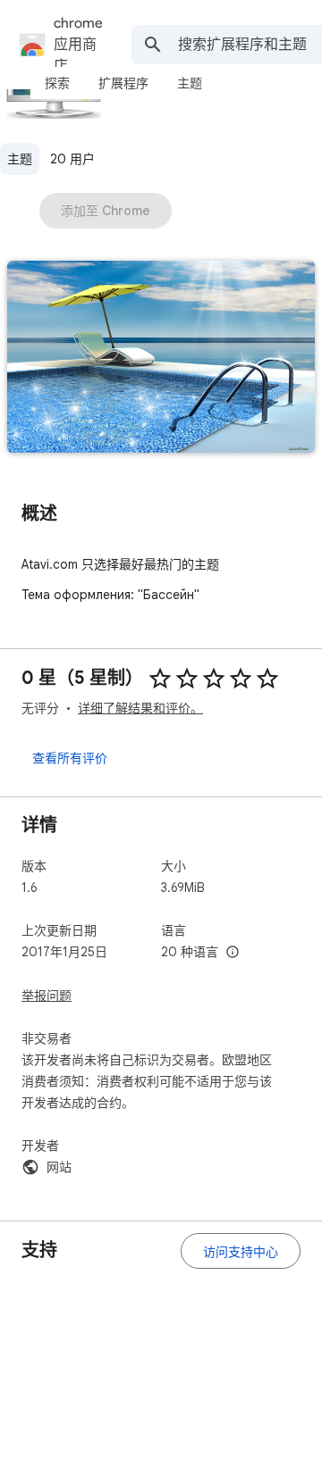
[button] (161, 358)
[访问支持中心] (241, 1250)
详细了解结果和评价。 (140, 708)
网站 (59, 1167)
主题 (19, 159)
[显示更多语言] (232, 952)
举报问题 (46, 996)
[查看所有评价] (69, 757)
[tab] (57, 83)
